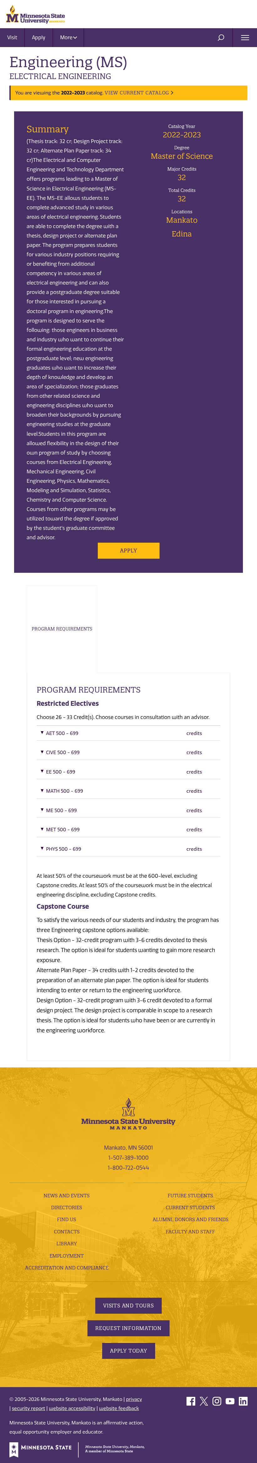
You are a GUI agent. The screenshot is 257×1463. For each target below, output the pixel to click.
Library (66, 1244)
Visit (12, 37)
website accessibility (72, 1408)
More (67, 37)
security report (28, 1408)
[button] (128, 735)
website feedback (119, 1408)
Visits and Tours (128, 1305)
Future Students (190, 1196)
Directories (66, 1207)
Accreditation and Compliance (66, 1268)
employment (67, 1256)
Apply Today (128, 1351)
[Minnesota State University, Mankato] (128, 1113)
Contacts (67, 1232)
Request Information (128, 1328)
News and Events (67, 1196)
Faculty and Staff (190, 1232)
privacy (134, 1399)
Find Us (66, 1219)
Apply (38, 37)
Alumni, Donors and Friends (190, 1219)
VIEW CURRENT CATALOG (137, 93)
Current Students (190, 1207)
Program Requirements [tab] (62, 629)
